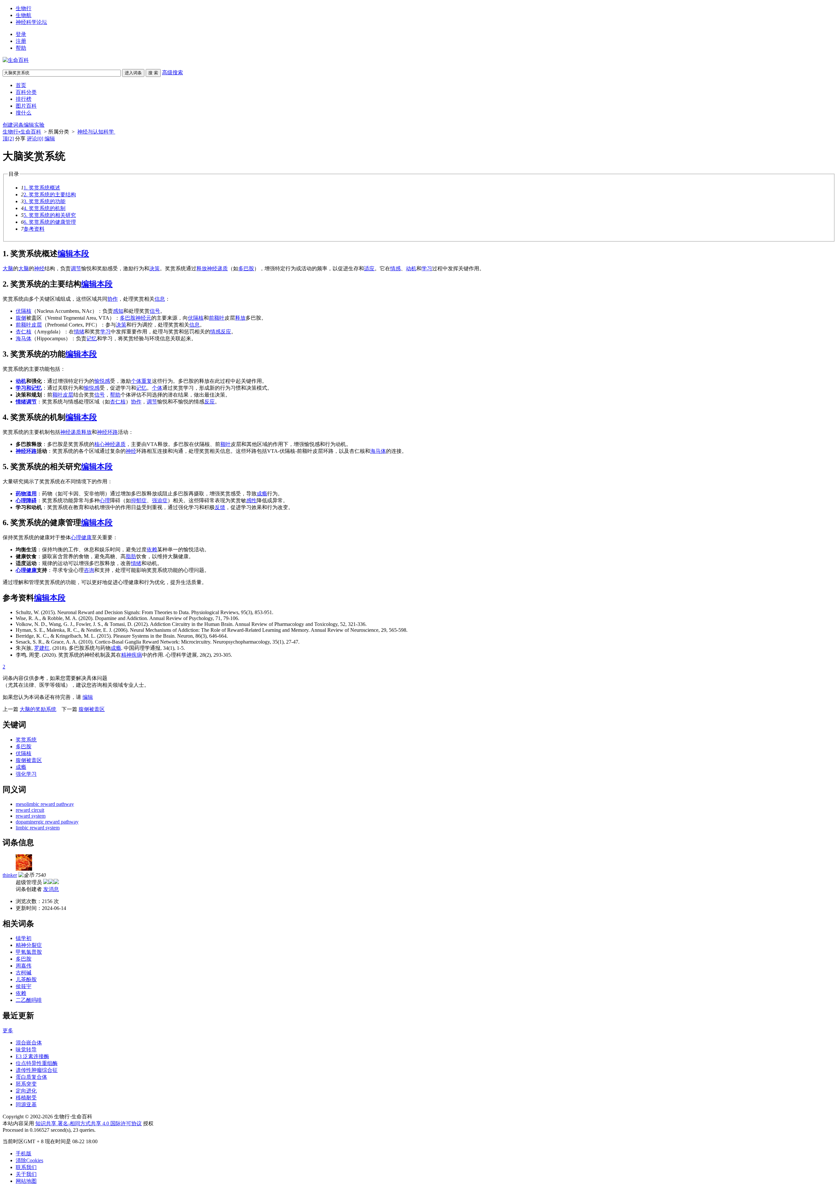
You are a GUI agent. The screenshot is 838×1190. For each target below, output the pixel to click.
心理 (105, 500)
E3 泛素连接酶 (32, 1056)
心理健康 (81, 537)
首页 (21, 85)
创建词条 (13, 125)
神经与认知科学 (96, 131)
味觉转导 (26, 1049)
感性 (251, 500)
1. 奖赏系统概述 (42, 187)
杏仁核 (23, 331)
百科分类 (26, 92)
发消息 (51, 889)
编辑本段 (73, 253)
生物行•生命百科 (22, 131)
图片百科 (26, 106)
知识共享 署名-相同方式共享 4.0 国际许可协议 (88, 1123)
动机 (411, 268)
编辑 (50, 138)
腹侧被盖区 (92, 709)
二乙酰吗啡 (29, 1000)
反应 (226, 331)
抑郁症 (139, 500)
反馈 (220, 507)
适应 (369, 268)
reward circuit (30, 810)
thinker (10, 875)
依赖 (152, 549)
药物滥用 (26, 493)
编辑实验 (34, 125)
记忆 (91, 338)
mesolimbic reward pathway (45, 804)
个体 (136, 381)
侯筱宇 (23, 986)
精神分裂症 (29, 945)
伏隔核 (23, 311)
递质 (222, 268)
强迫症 (160, 500)
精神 (126, 655)
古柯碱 (23, 972)
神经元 (143, 318)
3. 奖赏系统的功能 (44, 201)
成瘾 (262, 493)
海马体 (23, 338)
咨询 (89, 570)
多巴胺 (246, 268)
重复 (146, 381)
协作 (112, 299)
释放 (201, 268)
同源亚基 (26, 1104)
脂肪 (131, 556)
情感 (395, 268)
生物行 (23, 8)
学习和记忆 (29, 388)
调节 (76, 268)
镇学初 (23, 938)
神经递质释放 (76, 432)
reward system (31, 816)
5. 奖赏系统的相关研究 (50, 215)
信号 (155, 311)
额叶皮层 (62, 395)
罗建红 (42, 648)
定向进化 (26, 1090)
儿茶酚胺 (26, 979)
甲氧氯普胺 (29, 952)
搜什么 (23, 112)
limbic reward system (38, 827)
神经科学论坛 (31, 22)
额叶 (219, 318)
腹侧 (21, 318)
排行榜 (23, 99)
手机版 (23, 1153)
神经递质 (115, 444)
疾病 (137, 655)
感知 (118, 311)
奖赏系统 (26, 739)
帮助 (21, 48)
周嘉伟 (23, 965)
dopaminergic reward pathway (47, 822)
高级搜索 (172, 72)
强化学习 (26, 774)
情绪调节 (26, 401)
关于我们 (26, 1174)
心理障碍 (26, 500)
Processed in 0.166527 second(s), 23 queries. (49, 1130)
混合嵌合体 (29, 1042)
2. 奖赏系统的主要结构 (50, 194)
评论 (35, 138)
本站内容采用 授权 (78, 1123)
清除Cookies (29, 1160)
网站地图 (26, 1181)
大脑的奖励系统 (38, 709)
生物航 (23, 15)
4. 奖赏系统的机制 (44, 208)
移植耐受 (26, 1097)
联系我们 (26, 1167)
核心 (99, 444)
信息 (160, 299)
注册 (21, 41)
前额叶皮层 (29, 325)
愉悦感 (102, 381)
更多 (8, 1030)
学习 (427, 268)
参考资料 (34, 229)
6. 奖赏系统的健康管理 (50, 222)
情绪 (79, 331)
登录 (21, 34)
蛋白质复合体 (31, 1077)
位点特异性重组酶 (37, 1063)
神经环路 (107, 432)
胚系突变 (26, 1084)
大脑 (8, 268)
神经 (39, 268)
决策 (154, 268)
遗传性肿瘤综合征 (37, 1070)
